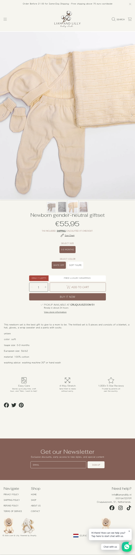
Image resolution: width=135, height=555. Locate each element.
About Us (36, 505)
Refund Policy (11, 505)
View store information (55, 312)
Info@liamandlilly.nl (121, 494)
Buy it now (67, 296)
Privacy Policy (11, 494)
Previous (3, 115)
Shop (33, 499)
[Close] (130, 3)
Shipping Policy (12, 499)
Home (34, 494)
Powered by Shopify (28, 535)
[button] (5, 19)
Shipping (61, 231)
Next (131, 115)
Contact (35, 511)
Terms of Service (13, 511)
